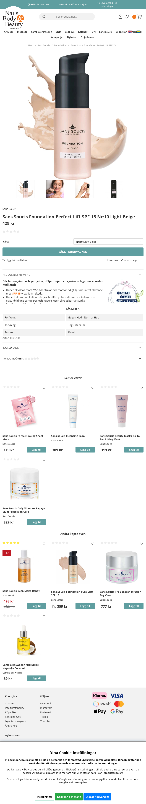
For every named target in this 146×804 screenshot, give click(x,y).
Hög (69, 325)
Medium (80, 325)
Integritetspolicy (14, 708)
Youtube (45, 721)
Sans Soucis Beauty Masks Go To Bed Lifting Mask (120, 437)
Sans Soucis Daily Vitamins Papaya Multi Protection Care (23, 510)
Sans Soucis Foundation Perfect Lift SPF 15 (93, 45)
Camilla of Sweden (41, 31)
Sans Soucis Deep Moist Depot (21, 591)
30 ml (71, 332)
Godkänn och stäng (69, 796)
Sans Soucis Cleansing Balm (68, 436)
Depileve (69, 31)
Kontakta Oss (13, 716)
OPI (94, 31)
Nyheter (72, 37)
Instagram (46, 708)
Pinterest (45, 712)
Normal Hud (91, 317)
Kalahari (83, 31)
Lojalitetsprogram (15, 721)
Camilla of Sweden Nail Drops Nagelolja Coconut (20, 666)
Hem (30, 45)
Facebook (45, 703)
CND (58, 31)
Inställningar (44, 796)
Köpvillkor (11, 712)
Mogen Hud (74, 317)
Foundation (60, 45)
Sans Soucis (105, 31)
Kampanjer (57, 37)
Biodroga (22, 31)
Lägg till (85, 606)
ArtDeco (9, 31)
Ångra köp (11, 725)
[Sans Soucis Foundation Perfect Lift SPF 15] (29, 189)
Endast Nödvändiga (97, 796)
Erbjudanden (87, 37)
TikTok (44, 716)
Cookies (9, 703)
